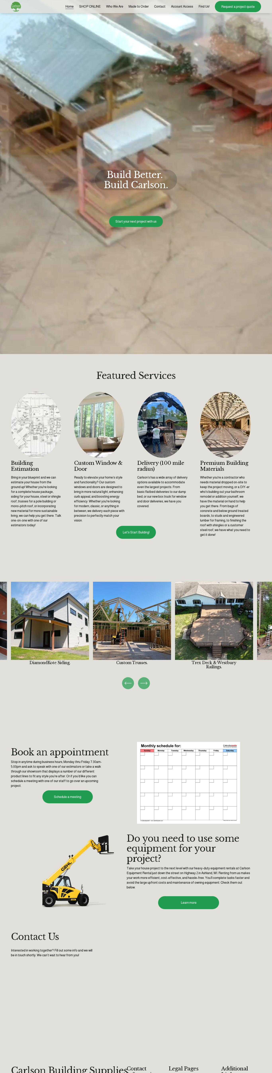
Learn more (189, 902)
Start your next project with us (136, 221)
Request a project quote (238, 6)
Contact (159, 6)
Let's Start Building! (136, 532)
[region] (136, 625)
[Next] (144, 683)
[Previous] (128, 683)
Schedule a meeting (67, 797)
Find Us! (204, 6)
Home (69, 6)
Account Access (182, 6)
